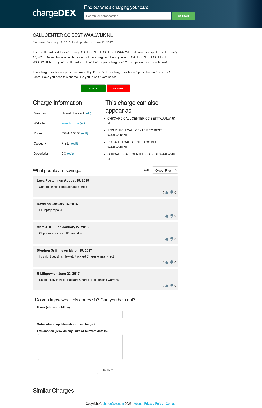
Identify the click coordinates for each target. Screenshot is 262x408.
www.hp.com (71, 123)
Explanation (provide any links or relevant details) (72, 330)
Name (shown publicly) (53, 307)
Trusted (93, 88)
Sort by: (147, 170)
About (138, 403)
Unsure (118, 88)
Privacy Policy (153, 403)
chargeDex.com (113, 403)
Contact (171, 403)
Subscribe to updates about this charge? (66, 324)
